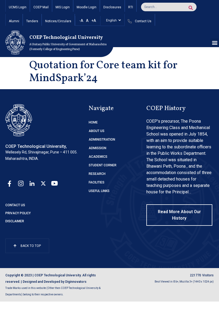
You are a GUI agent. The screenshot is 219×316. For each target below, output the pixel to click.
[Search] (190, 8)
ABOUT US (96, 131)
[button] (214, 42)
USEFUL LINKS (99, 191)
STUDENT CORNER (102, 165)
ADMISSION (97, 148)
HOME (93, 122)
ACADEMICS (98, 157)
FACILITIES (96, 182)
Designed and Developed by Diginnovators (55, 282)
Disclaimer (14, 221)
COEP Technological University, (36, 146)
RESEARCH (97, 174)
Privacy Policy (18, 213)
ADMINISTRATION (102, 139)
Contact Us (15, 205)
